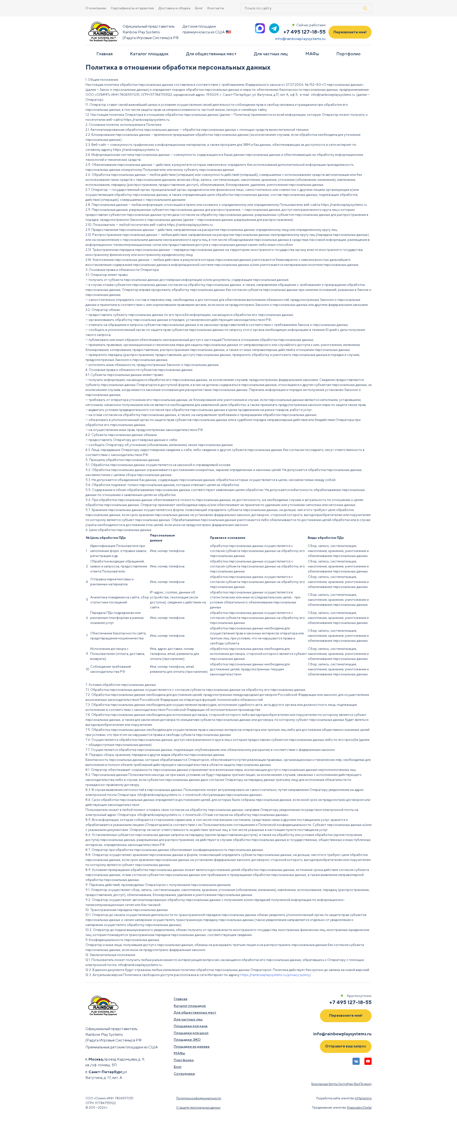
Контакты (215, 8)
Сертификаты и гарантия (132, 8)
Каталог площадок (149, 53)
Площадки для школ (191, 1033)
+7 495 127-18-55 (304, 32)
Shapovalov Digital (359, 1107)
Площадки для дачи (191, 1026)
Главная (104, 53)
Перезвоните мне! (350, 32)
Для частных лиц (271, 53)
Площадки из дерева (191, 1046)
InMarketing (363, 1098)
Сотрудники (184, 1073)
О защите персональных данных (198, 1107)
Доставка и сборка (174, 8)
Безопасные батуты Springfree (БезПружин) (341, 1084)
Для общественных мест (211, 53)
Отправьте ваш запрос (345, 1046)
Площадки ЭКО (187, 1039)
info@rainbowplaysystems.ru (300, 38)
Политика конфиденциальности (198, 1098)
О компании (95, 8)
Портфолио (348, 53)
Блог (199, 8)
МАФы (312, 53)
